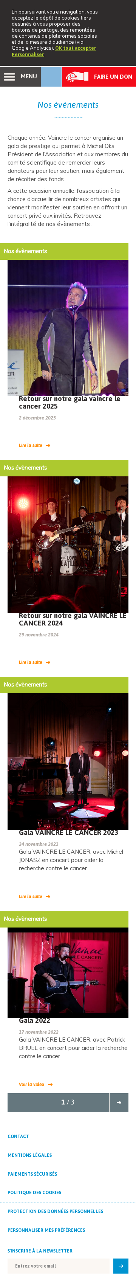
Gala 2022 (34, 1020)
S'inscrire (119, 1266)
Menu (28, 76)
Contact (18, 1136)
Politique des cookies (34, 1192)
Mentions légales (30, 1155)
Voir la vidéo (31, 1084)
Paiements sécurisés (32, 1174)
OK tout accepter (75, 48)
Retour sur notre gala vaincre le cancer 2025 (70, 402)
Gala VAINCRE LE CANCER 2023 (68, 832)
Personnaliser (28, 54)
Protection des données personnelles (55, 1211)
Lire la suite (30, 445)
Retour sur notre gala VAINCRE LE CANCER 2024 (73, 619)
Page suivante (119, 1102)
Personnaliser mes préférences (46, 1230)
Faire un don (113, 76)
